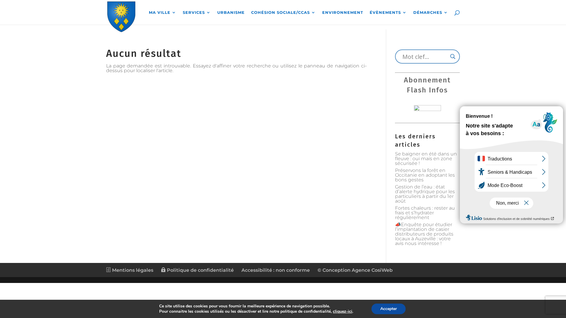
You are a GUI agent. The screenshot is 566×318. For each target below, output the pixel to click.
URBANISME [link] (231, 12)
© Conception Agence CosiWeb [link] (355, 270)
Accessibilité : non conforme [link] (275, 270)
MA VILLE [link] (159, 12)
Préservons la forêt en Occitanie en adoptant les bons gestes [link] (425, 175)
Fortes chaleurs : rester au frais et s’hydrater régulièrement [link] (425, 212)
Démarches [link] (427, 12)
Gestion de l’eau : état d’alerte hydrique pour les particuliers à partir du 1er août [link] (425, 194)
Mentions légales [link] (132, 270)
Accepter (388, 309)
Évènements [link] (385, 12)
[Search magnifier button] (453, 56)
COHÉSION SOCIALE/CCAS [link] (280, 12)
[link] (121, 16)
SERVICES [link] (194, 12)
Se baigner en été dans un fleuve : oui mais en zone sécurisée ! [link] (426, 158)
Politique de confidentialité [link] (200, 270)
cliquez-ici (342, 311)
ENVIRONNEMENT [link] (342, 12)
